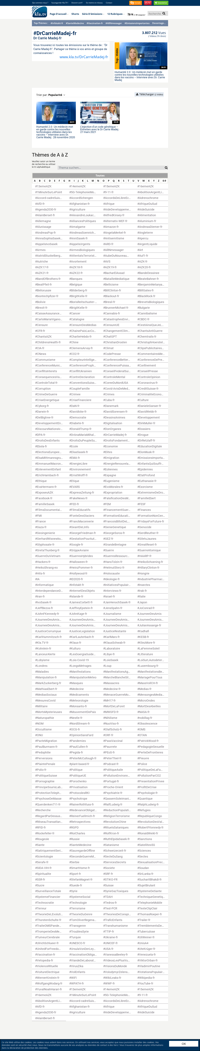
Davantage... (159, 23)
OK (184, 1044)
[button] (135, 3)
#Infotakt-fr (57, 23)
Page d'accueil (58, 14)
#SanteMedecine (75, 23)
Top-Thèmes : (41, 23)
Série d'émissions (92, 14)
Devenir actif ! (77, 2)
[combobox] (111, 168)
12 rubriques (115, 14)
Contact (109, 2)
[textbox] (111, 168)
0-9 (164, 180)
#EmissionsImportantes (137, 23)
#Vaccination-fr (95, 23)
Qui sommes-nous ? (40, 2)
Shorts (75, 14)
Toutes (100, 175)
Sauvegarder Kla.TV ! (59, 2)
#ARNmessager (114, 23)
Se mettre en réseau (94, 2)
